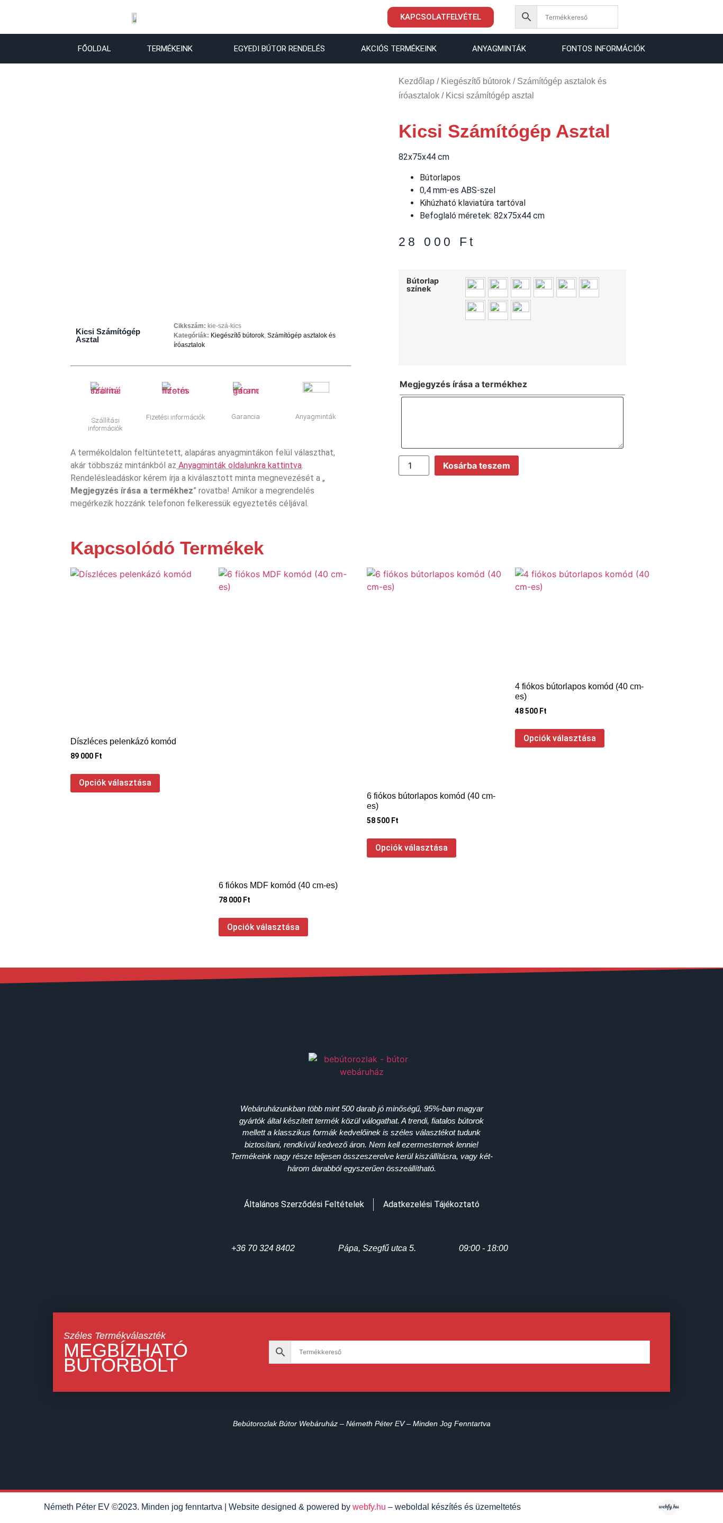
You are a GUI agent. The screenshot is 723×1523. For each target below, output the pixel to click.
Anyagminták (499, 48)
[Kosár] (646, 17)
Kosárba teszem (476, 465)
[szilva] (498, 310)
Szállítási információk (105, 424)
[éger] (543, 287)
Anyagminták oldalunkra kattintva (240, 465)
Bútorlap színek (422, 285)
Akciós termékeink (399, 48)
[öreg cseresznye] (589, 287)
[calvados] (498, 287)
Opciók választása (115, 783)
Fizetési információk (175, 417)
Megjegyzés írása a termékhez (463, 384)
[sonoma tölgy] (475, 310)
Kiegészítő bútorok (237, 335)
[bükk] (475, 287)
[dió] (520, 287)
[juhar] (566, 287)
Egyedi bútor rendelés (279, 48)
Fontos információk (603, 48)
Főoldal (94, 48)
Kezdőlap (417, 81)
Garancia (245, 417)
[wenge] (520, 310)
